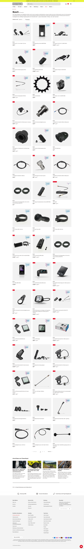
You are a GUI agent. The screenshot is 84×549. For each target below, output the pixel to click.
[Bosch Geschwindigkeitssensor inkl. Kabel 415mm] (42, 433)
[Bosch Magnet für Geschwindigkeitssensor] (42, 110)
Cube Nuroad (46, 515)
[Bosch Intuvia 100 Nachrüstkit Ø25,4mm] (22, 327)
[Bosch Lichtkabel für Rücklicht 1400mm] (22, 164)
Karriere (14, 504)
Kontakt (14, 506)
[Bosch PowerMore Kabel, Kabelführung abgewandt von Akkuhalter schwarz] (62, 433)
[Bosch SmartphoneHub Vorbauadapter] (42, 353)
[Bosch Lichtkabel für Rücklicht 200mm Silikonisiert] (62, 164)
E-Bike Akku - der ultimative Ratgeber (63, 470)
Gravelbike (46, 524)
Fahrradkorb (46, 528)
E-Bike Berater (46, 504)
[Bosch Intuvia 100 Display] (42, 327)
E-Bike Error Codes (46, 469)
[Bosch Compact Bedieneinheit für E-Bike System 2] (62, 353)
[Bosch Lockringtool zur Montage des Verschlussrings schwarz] (22, 137)
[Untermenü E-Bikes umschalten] (16, 6)
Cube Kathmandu (47, 517)
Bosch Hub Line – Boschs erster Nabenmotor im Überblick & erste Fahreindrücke (19, 470)
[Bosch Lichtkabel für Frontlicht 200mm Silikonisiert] (62, 110)
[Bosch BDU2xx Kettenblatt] (42, 84)
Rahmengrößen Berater (48, 506)
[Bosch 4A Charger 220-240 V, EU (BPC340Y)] (62, 32)
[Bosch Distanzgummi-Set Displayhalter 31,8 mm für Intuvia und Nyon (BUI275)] (62, 244)
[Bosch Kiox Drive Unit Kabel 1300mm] (42, 380)
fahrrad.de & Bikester (17, 545)
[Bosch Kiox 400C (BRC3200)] (22, 271)
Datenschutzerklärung (17, 519)
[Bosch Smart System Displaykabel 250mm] (22, 84)
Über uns (14, 502)
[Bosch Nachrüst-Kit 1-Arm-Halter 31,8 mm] (22, 32)
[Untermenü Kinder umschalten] (43, 6)
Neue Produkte (30, 515)
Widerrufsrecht (15, 517)
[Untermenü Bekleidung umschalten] (38, 6)
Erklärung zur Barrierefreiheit (18, 528)
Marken (50, 6)
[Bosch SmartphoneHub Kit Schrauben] (42, 407)
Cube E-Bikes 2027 (31, 522)
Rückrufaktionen (15, 531)
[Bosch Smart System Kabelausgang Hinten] (22, 58)
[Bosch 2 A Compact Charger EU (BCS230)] (62, 58)
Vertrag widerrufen (16, 515)
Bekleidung (36, 6)
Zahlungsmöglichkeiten (32, 504)
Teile (30, 6)
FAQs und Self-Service (32, 502)
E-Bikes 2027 (30, 519)
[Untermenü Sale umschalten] (47, 6)
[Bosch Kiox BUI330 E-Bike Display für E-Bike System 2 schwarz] (62, 271)
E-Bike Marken (30, 524)
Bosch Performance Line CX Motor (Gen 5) (24, 487)
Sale (46, 6)
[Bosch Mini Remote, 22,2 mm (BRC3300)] (62, 84)
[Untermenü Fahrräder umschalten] (22, 6)
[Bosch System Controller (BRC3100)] (42, 244)
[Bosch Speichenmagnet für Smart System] (42, 164)
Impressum (15, 526)
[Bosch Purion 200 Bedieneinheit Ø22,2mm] (42, 271)
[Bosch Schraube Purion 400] (42, 218)
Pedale (45, 526)
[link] (34, 451)
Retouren (29, 508)
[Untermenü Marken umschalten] (52, 6)
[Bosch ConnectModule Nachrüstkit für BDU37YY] (62, 299)
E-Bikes (14, 6)
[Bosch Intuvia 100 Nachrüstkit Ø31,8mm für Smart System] (22, 380)
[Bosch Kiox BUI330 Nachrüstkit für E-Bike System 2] (62, 327)
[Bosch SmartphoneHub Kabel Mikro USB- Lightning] (62, 407)
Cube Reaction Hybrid (48, 519)
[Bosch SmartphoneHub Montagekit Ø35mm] (22, 407)
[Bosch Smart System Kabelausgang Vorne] (42, 137)
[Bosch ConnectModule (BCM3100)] (42, 58)
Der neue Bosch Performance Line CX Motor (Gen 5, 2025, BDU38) (33, 470)
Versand (29, 506)
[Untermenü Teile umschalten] (32, 6)
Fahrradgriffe (46, 530)
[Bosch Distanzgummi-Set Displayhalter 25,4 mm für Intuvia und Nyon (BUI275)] (22, 190)
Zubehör (25, 6)
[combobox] (43, 4)
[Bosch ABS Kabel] (62, 190)
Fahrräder (20, 6)
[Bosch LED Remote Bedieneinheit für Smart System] (22, 353)
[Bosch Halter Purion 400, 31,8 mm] (22, 218)
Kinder (41, 6)
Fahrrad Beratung (47, 502)
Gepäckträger (46, 532)
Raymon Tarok (46, 522)
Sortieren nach (15, 19)
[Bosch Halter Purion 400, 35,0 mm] (62, 218)
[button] (68, 4)
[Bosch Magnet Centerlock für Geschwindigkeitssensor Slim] (22, 299)
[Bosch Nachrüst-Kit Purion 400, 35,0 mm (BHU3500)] (22, 244)
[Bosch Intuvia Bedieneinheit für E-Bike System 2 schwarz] (22, 110)
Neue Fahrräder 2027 (32, 517)
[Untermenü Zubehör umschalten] (28, 6)
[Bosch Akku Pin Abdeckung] (62, 137)
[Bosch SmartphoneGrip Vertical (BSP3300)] (42, 32)
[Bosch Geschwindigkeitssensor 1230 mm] (22, 433)
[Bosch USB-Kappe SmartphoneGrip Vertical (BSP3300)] (42, 190)
